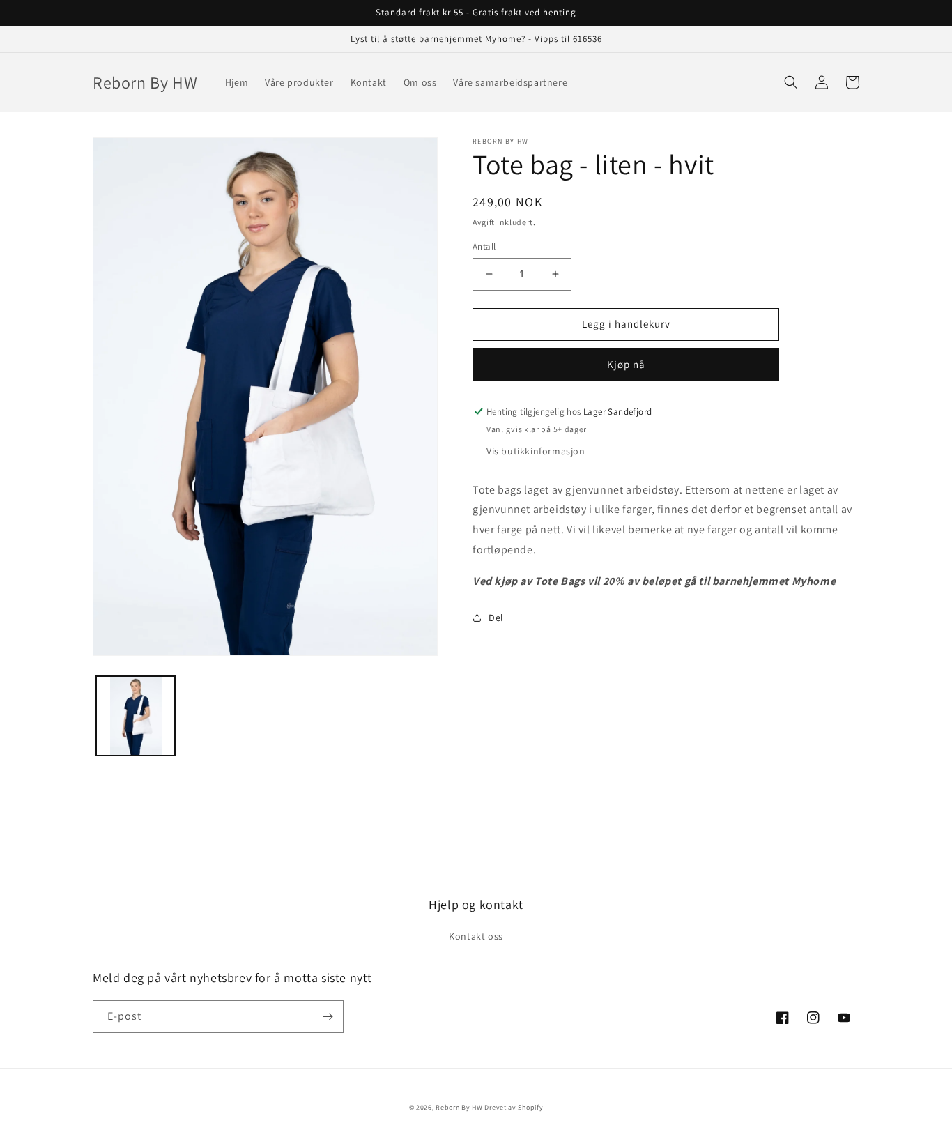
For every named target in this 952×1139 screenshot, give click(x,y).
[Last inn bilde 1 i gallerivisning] (135, 715)
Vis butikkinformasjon (535, 451)
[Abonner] (327, 1016)
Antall (484, 246)
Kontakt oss (476, 936)
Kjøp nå (626, 364)
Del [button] (496, 617)
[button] (791, 82)
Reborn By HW (459, 1107)
